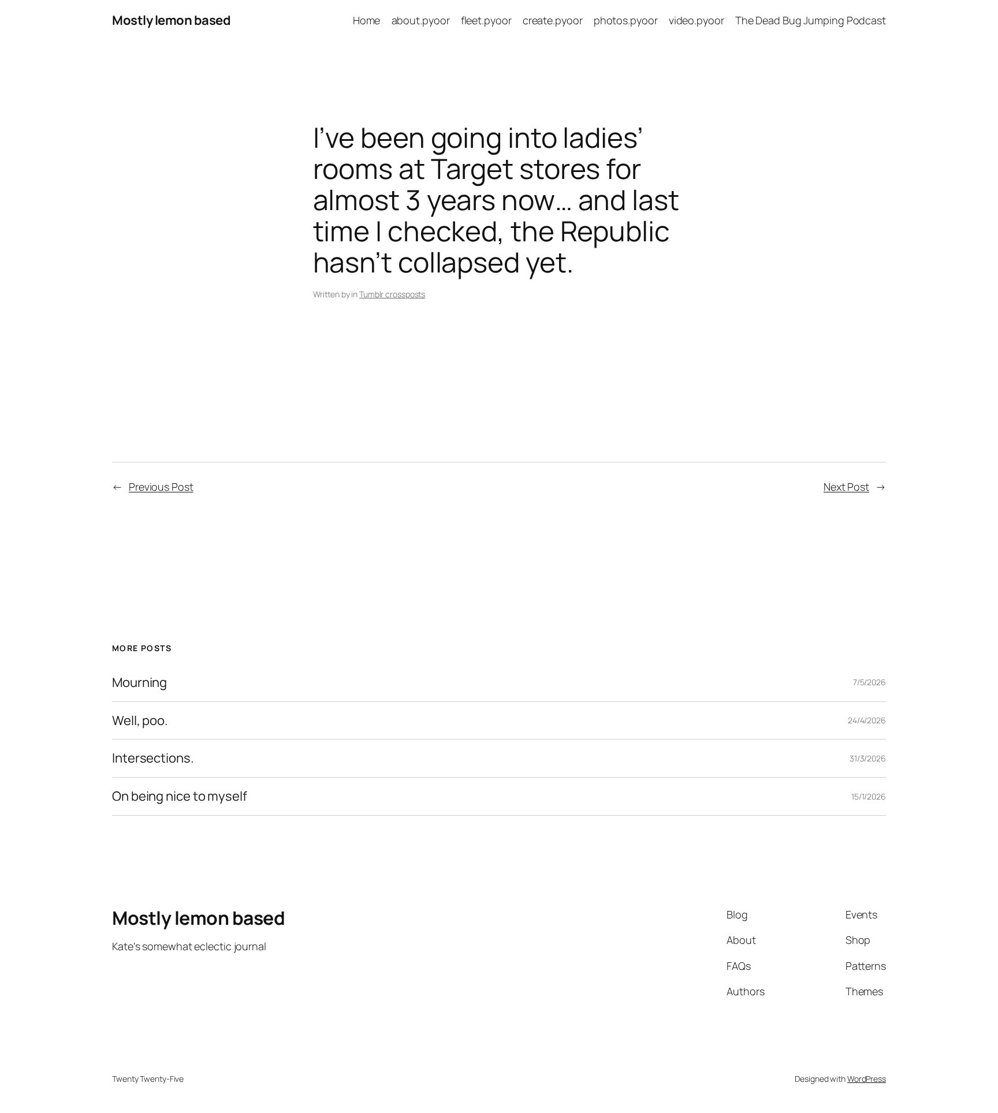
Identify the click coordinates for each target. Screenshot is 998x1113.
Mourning (139, 682)
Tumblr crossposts (392, 294)
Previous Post (161, 487)
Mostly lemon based (171, 20)
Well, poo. (140, 721)
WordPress (866, 1078)
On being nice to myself (179, 796)
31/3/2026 (868, 758)
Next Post (846, 487)
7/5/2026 (869, 682)
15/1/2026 (868, 796)
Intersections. (153, 758)
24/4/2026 (867, 720)
